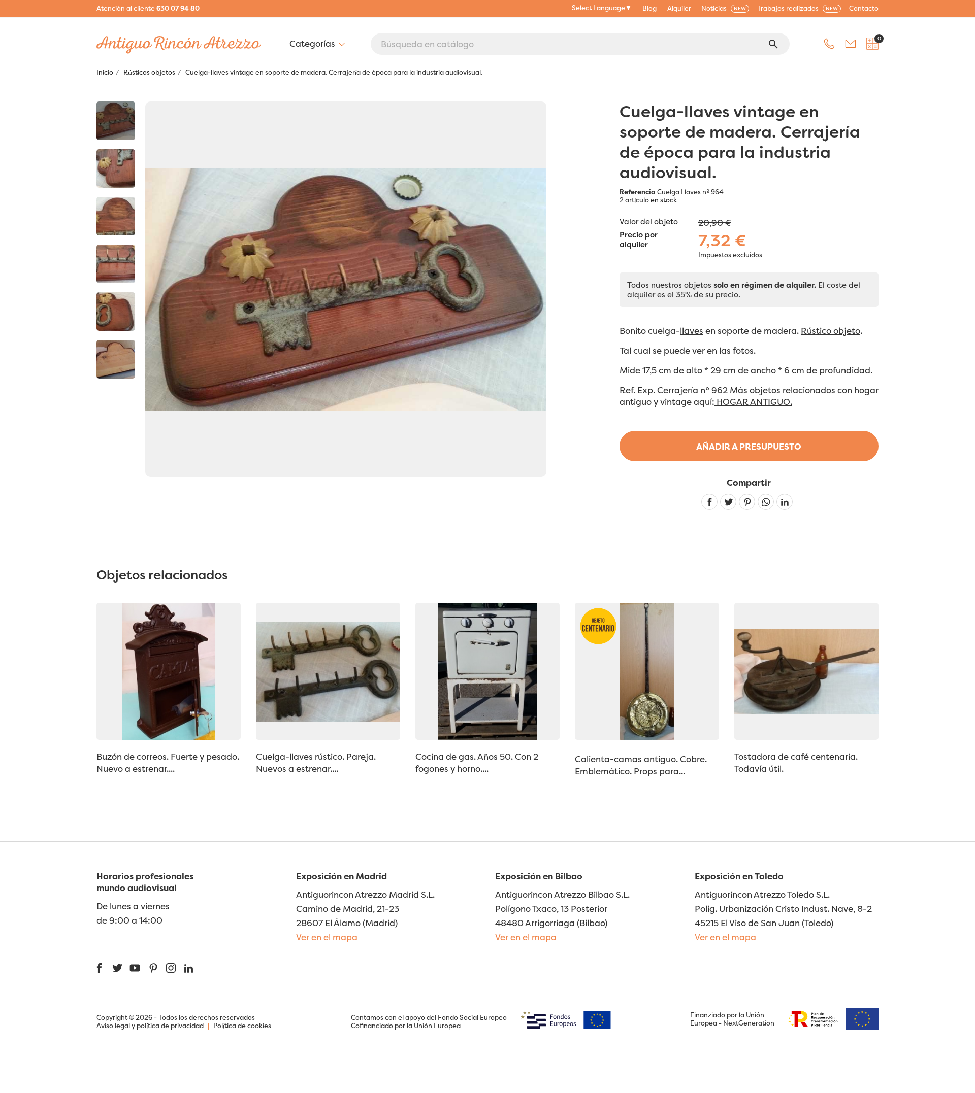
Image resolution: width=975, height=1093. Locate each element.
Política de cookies (242, 1025)
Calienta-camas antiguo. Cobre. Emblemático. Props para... (641, 765)
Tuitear (728, 501)
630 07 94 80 (178, 8)
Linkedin (784, 501)
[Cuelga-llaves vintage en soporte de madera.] (115, 120)
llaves (691, 330)
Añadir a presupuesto (748, 446)
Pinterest (747, 501)
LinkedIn (189, 968)
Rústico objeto (830, 330)
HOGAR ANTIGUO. (753, 401)
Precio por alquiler (639, 240)
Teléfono (829, 43)
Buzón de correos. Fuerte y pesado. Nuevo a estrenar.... (167, 762)
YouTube (135, 968)
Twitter (117, 968)
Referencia (638, 192)
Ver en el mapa (327, 937)
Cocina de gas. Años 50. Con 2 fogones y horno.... (476, 762)
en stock (664, 200)
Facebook (99, 968)
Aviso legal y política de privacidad (150, 1025)
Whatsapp (765, 501)
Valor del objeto (649, 221)
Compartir (709, 501)
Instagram (171, 968)
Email (850, 43)
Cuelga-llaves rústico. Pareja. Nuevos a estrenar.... (316, 762)
